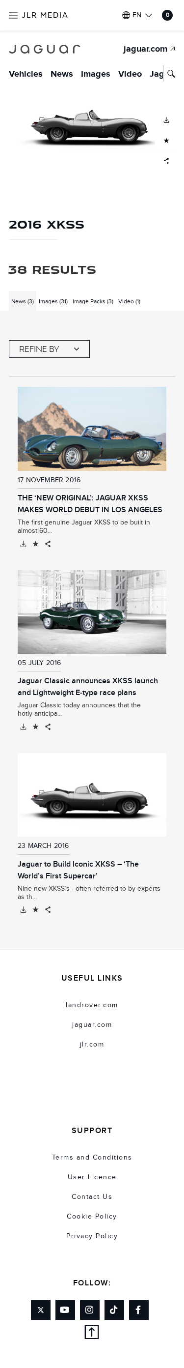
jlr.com (92, 1044)
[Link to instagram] (90, 1310)
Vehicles (26, 74)
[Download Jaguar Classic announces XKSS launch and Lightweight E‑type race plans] (23, 727)
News (62, 74)
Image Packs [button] (93, 301)
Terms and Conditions (92, 1158)
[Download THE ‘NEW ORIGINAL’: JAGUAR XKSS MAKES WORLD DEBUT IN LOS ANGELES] (23, 544)
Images (95, 74)
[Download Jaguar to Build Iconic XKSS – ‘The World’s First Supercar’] (23, 910)
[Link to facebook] (139, 1310)
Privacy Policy (92, 1236)
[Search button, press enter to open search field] (169, 73)
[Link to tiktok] (114, 1310)
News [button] (22, 301)
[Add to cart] (35, 544)
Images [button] (53, 301)
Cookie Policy (92, 1217)
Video (130, 74)
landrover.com (92, 1005)
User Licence (92, 1177)
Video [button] (129, 301)
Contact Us (92, 1197)
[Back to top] (92, 1334)
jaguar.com (92, 1025)
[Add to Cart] (165, 140)
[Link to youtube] (65, 1310)
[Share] (47, 544)
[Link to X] (41, 1310)
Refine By (39, 348)
